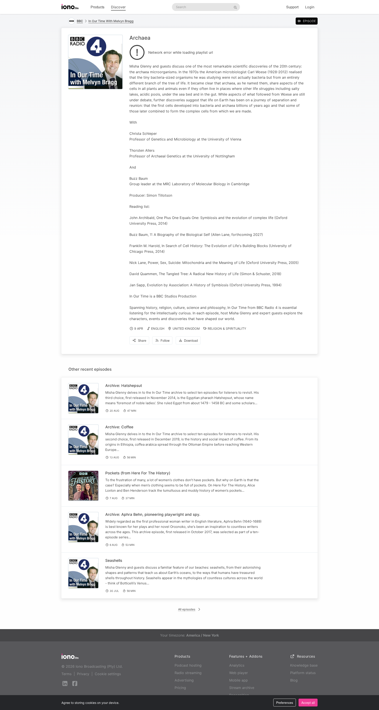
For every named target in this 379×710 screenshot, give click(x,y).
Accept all (308, 702)
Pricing (180, 687)
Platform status (303, 673)
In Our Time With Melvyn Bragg (111, 21)
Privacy (83, 674)
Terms (66, 674)
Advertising (184, 680)
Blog (294, 680)
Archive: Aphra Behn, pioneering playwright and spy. (152, 514)
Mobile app (238, 680)
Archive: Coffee (119, 427)
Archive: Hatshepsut (123, 385)
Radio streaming (188, 673)
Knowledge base (304, 665)
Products (97, 6)
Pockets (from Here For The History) (137, 473)
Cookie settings (108, 674)
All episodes (186, 609)
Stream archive (241, 687)
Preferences (284, 702)
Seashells (113, 560)
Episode (309, 21)
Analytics (236, 665)
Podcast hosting (188, 665)
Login (309, 7)
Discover (118, 7)
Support (292, 6)
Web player (238, 673)
